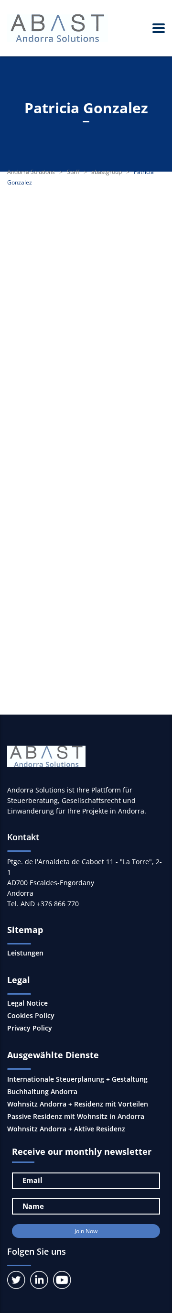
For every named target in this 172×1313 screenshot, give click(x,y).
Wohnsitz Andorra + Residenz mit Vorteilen (77, 1103)
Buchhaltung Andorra (42, 1091)
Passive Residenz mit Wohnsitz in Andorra (75, 1116)
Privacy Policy (29, 1028)
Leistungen (25, 953)
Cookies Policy (30, 1016)
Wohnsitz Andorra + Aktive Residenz (66, 1128)
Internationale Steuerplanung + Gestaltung (77, 1079)
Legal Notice (27, 1003)
